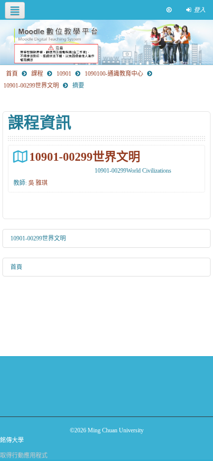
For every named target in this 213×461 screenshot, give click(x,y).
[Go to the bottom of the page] (169, 10)
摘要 (78, 85)
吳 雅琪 (38, 183)
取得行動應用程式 (24, 455)
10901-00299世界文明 (84, 156)
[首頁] (106, 42)
